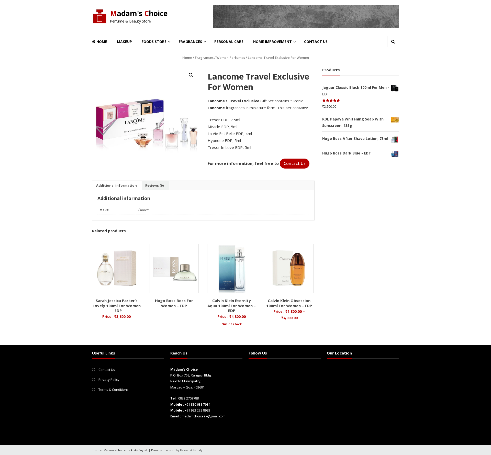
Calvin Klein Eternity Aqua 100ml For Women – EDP (231, 305)
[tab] (116, 185)
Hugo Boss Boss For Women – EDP (174, 303)
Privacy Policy (108, 379)
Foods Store (154, 41)
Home (101, 41)
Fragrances (190, 41)
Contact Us (316, 41)
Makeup (124, 41)
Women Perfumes (230, 57)
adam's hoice (139, 13)
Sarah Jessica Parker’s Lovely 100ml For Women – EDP (117, 305)
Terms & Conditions (113, 389)
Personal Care (228, 41)
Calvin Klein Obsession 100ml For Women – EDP (289, 303)
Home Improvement (272, 41)
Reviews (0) (154, 185)
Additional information (116, 185)
